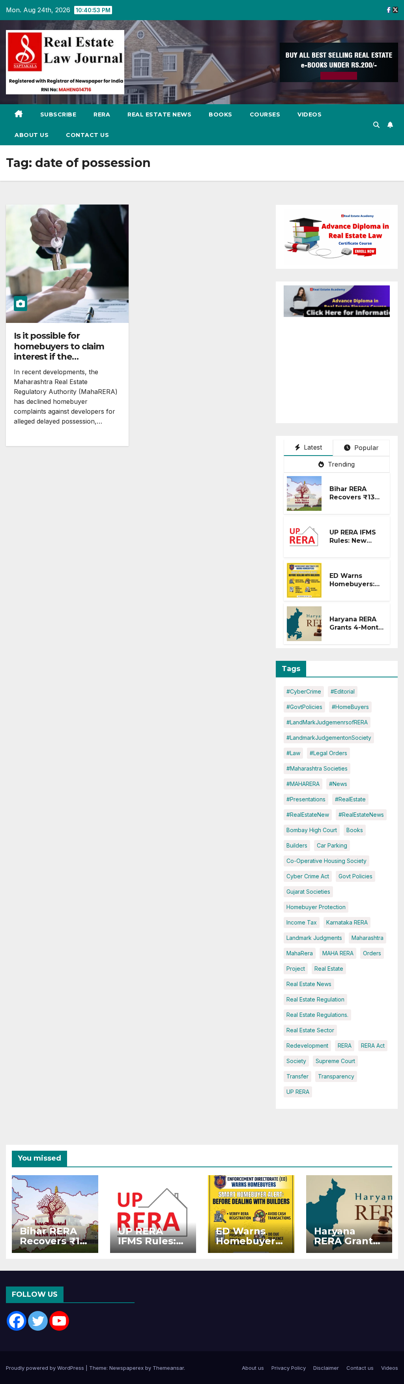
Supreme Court (335, 1061)
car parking (332, 845)
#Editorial (343, 691)
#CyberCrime (303, 691)
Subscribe (58, 114)
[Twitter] (38, 1321)
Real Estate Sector (310, 1030)
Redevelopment (307, 1045)
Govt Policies (355, 876)
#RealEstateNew (307, 814)
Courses (265, 114)
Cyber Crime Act (307, 876)
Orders (372, 953)
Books (220, 114)
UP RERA (297, 1091)
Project (295, 968)
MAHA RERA (338, 953)
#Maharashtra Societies (317, 768)
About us (32, 135)
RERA (102, 114)
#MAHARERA (303, 783)
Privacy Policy (288, 1368)
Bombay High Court (311, 830)
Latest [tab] (312, 447)
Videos (309, 114)
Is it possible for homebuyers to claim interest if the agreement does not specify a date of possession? (59, 361)
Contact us (87, 135)
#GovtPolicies (304, 706)
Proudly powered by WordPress (46, 1368)
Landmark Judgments (314, 937)
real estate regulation (315, 999)
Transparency (336, 1076)
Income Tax (301, 922)
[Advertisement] (344, 366)
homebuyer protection (316, 907)
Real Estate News (159, 114)
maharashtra (367, 937)
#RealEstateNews (361, 814)
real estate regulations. (317, 1014)
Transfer (297, 1076)
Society (296, 1061)
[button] (376, 125)
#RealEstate (350, 799)
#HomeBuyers (350, 706)
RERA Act (373, 1045)
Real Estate (328, 968)
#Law (293, 753)
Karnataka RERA (347, 922)
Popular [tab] (365, 448)
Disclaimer (326, 1368)
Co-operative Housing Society (326, 860)
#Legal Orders (328, 753)
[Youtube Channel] (59, 1321)
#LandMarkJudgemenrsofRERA (327, 722)
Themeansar (168, 1368)
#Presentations (305, 799)
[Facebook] (16, 1321)
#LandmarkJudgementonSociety (328, 737)
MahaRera (299, 953)
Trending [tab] (340, 464)
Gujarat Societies (308, 891)
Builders (296, 845)
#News (338, 783)
